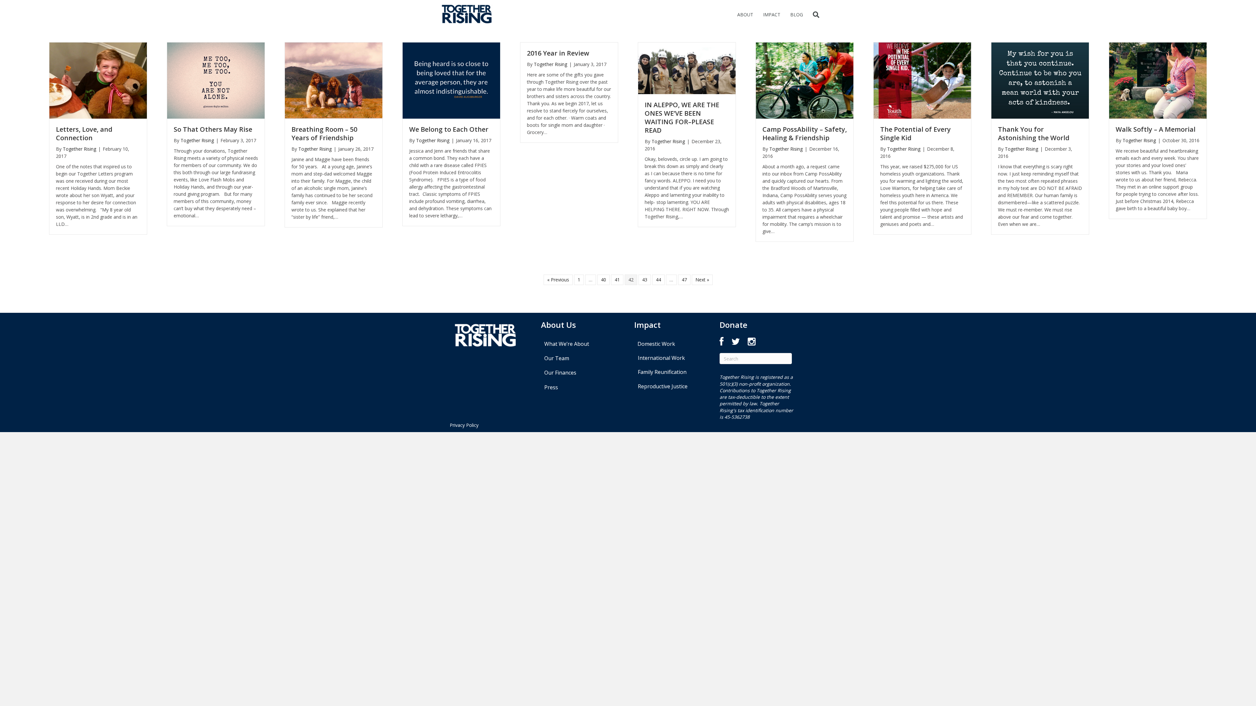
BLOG (796, 14)
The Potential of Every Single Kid (915, 133)
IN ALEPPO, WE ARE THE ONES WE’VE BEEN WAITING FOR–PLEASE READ (682, 117)
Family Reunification (662, 372)
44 (658, 280)
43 (644, 280)
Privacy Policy (464, 425)
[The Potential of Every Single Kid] (922, 80)
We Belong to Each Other (448, 129)
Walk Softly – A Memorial (1155, 129)
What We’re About (566, 343)
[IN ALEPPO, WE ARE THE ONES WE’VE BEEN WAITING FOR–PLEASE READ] (687, 68)
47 (684, 280)
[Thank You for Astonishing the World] (1040, 80)
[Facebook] (722, 343)
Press (551, 387)
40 (603, 280)
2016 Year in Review (558, 53)
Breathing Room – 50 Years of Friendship (324, 133)
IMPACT (771, 14)
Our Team (556, 358)
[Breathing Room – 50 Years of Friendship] (333, 80)
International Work (661, 357)
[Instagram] (752, 343)
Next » (702, 280)
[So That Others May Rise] (216, 80)
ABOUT (745, 14)
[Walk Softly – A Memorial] (1158, 80)
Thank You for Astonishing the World (1034, 133)
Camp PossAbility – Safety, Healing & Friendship (804, 133)
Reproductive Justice (663, 386)
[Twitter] (735, 343)
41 (617, 280)
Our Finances (560, 372)
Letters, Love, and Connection (84, 133)
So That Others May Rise (213, 129)
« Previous (558, 280)
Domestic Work (656, 343)
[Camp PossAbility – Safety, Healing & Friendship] (804, 80)
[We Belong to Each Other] (451, 80)
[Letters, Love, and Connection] (98, 80)
